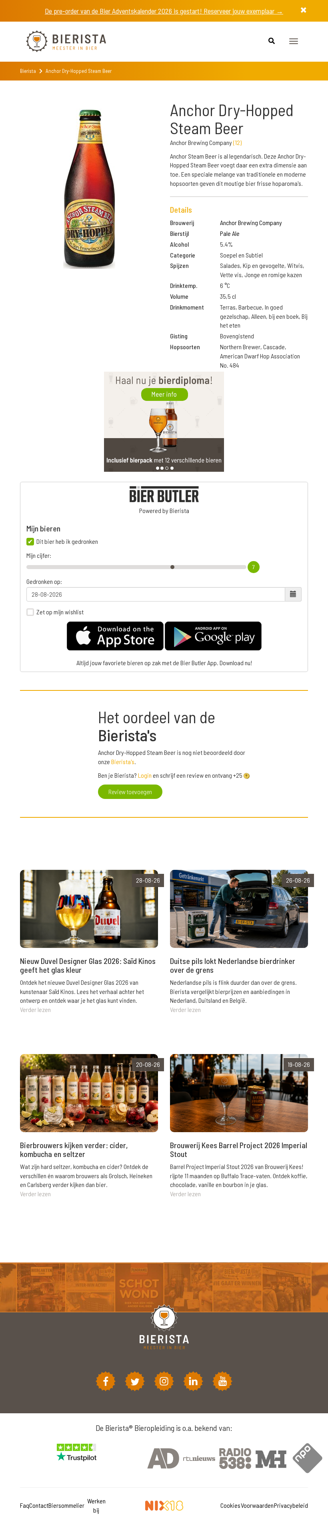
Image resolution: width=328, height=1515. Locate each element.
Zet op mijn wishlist (60, 612)
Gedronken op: (44, 581)
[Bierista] (60, 42)
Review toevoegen (130, 791)
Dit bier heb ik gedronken (67, 541)
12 (237, 142)
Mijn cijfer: (38, 555)
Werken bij (96, 1505)
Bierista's (122, 761)
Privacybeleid (291, 1505)
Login (145, 775)
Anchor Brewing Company (251, 222)
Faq (24, 1505)
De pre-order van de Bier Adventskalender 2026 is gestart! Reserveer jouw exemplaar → (164, 10)
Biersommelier (66, 1505)
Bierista (28, 71)
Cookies (230, 1505)
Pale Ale (230, 233)
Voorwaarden (257, 1505)
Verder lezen (35, 1009)
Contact (38, 1505)
